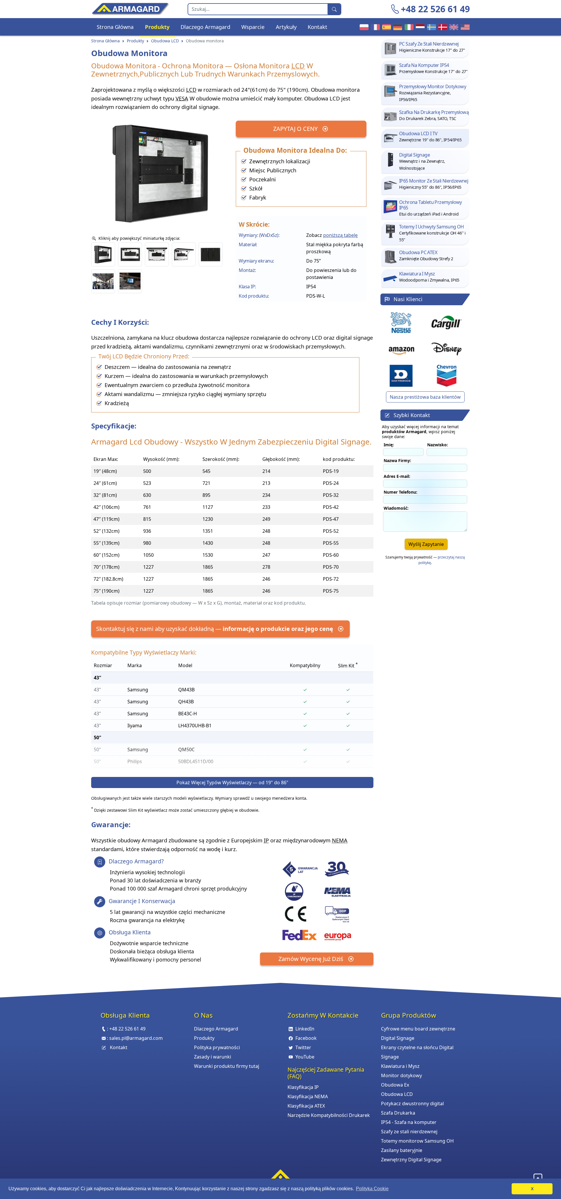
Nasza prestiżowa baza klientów (425, 397)
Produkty (157, 26)
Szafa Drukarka (398, 1113)
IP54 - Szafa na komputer (409, 1122)
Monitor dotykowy (401, 1075)
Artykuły (286, 26)
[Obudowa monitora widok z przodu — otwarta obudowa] (157, 254)
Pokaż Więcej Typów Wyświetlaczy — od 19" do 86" (232, 782)
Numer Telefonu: (400, 492)
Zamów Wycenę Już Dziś (311, 959)
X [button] (532, 1188)
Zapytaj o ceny (296, 129)
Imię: (389, 444)
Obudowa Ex (395, 1085)
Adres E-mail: (397, 476)
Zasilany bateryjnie (401, 1150)
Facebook (306, 1038)
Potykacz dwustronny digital (412, 1103)
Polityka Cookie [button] (372, 1188)
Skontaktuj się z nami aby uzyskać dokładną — (214, 629)
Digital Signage (397, 1038)
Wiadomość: (396, 508)
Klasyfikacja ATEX (306, 1106)
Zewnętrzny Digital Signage (411, 1159)
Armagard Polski (363, 27)
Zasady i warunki (212, 1057)
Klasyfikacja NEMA (308, 1096)
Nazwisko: (437, 444)
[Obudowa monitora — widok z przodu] (130, 254)
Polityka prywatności (217, 1047)
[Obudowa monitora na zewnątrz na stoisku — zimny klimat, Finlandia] (130, 281)
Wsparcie (252, 26)
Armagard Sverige (430, 27)
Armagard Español (385, 27)
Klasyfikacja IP (303, 1087)
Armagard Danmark (441, 27)
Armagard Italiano (408, 27)
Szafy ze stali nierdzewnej (409, 1131)
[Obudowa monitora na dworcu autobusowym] (103, 281)
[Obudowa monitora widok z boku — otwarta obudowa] (184, 254)
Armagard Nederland (419, 27)
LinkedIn (304, 1029)
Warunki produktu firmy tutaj (226, 1066)
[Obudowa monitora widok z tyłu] (211, 254)
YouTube (304, 1057)
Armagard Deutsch (396, 27)
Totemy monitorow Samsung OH (417, 1141)
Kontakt (317, 26)
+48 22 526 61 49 (435, 9)
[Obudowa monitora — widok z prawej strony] (103, 254)
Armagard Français (374, 27)
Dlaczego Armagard (205, 26)
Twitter (303, 1047)
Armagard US (464, 27)
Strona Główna (115, 26)
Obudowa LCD (165, 41)
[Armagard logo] (280, 1176)
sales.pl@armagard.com (136, 1038)
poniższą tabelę (340, 235)
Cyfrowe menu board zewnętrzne (418, 1029)
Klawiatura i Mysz (400, 1066)
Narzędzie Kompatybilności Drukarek (329, 1115)
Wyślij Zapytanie (426, 544)
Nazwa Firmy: (397, 460)
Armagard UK (452, 27)
